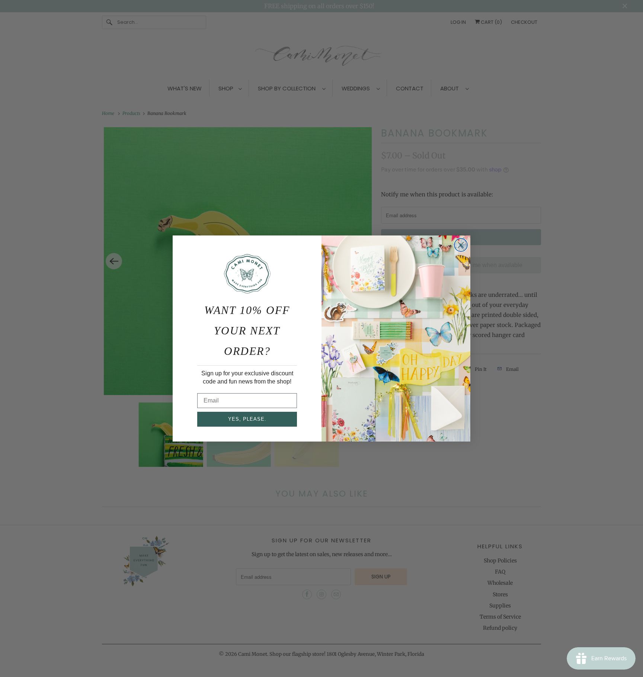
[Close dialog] (460, 244)
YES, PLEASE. (247, 419)
